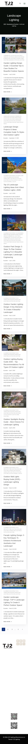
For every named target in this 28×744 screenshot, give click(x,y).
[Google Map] (20, 644)
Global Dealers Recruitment (14, 683)
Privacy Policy (14, 690)
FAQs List (14, 687)
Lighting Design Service (14, 669)
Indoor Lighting (14, 659)
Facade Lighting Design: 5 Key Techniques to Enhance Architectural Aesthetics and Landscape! (14, 540)
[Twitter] (24, 644)
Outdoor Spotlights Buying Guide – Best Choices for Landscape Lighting (14, 422)
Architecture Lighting (10, 469)
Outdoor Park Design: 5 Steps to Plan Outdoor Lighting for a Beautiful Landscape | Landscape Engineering (13, 252)
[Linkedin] (17, 641)
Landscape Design (19, 57)
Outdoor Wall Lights (10, 181)
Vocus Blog (14, 695)
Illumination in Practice (11, 175)
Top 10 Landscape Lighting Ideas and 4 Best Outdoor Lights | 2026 (14, 187)
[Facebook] (20, 641)
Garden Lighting (8, 57)
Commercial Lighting (13, 236)
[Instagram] (24, 641)
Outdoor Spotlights (15, 180)
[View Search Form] (20, 3)
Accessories (14, 664)
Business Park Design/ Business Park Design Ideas (13, 235)
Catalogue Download (14, 680)
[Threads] (17, 644)
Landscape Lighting (10, 58)
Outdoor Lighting (19, 60)
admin (6, 74)
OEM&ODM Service (14, 667)
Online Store (14, 692)
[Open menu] (24, 3)
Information (14, 685)
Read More (8, 91)
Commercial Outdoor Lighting (13, 55)
